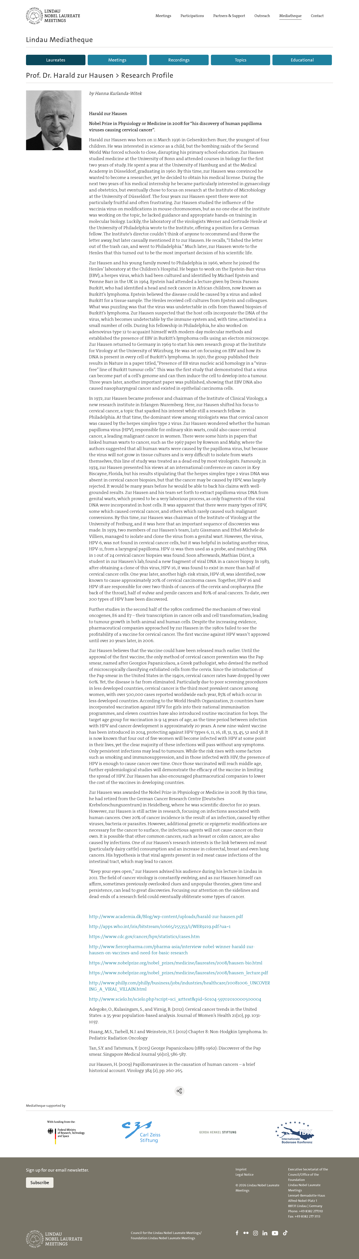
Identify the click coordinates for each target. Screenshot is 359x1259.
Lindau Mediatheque (59, 39)
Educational (302, 60)
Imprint (241, 1169)
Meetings (163, 15)
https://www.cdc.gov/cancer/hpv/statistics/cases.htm (144, 937)
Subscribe (39, 1183)
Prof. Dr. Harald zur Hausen (70, 75)
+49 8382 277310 (311, 1211)
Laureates (55, 60)
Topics (240, 60)
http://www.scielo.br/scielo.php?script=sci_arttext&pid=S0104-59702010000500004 (175, 999)
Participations (192, 15)
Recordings (179, 60)
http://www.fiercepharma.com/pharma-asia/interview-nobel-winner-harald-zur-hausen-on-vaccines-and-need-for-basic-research (172, 950)
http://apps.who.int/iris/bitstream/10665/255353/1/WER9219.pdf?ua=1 (160, 926)
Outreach (262, 15)
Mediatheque (290, 15)
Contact (317, 15)
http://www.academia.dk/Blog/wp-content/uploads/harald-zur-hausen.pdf (166, 917)
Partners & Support (229, 15)
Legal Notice (245, 1174)
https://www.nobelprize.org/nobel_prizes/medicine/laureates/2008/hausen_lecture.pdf (178, 973)
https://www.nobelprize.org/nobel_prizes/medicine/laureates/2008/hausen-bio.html (175, 963)
